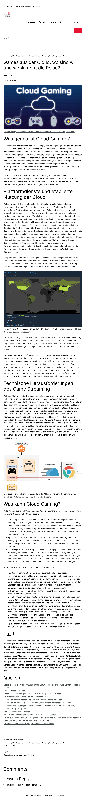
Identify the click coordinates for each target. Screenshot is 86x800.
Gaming (12, 755)
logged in (19, 785)
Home (30, 22)
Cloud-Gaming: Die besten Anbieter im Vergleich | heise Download (33, 700)
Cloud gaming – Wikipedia (15, 709)
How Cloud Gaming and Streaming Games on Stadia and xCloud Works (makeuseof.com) (43, 718)
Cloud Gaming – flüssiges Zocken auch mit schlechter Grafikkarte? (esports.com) (39, 132)
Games (31, 56)
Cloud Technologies (20, 56)
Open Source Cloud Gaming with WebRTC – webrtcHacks (29, 721)
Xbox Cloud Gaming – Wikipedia (17, 712)
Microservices (21, 755)
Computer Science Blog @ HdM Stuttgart (22, 6)
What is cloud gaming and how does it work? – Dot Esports (30, 715)
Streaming (31, 755)
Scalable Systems (41, 56)
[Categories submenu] (56, 22)
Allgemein (7, 56)
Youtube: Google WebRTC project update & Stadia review (29, 724)
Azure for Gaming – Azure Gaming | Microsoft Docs (26, 697)
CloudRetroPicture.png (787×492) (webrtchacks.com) (27, 497)
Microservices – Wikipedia (15, 691)
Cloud (6, 755)
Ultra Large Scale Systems (59, 56)
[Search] (78, 30)
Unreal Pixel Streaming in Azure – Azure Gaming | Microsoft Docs (32, 694)
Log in (6, 38)
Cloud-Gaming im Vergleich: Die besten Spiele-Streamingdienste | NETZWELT (38, 703)
